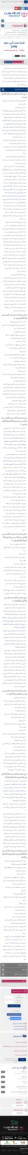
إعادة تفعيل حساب (19, 1029)
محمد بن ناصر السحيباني (22, 1078)
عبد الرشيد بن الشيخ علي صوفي (21, 1073)
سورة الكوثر (24, 1071)
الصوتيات (17, 25)
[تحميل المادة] (8, 62)
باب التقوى (24, 1076)
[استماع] (11, 62)
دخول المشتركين (14, 1006)
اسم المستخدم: (18, 996)
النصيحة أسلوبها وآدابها (21, 1086)
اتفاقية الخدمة (14, 1146)
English (4, 2)
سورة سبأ (25, 1081)
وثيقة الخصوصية (23, 1146)
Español (21, 2)
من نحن (3, 1146)
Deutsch (15, 2)
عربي (25, 2)
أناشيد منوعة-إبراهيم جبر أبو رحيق (19, 1091)
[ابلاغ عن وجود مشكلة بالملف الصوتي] (5, 62)
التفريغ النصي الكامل (17, 62)
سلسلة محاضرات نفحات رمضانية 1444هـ (14, 1042)
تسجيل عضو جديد (19, 1026)
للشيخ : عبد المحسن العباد (14, 50)
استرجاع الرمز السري (18, 1023)
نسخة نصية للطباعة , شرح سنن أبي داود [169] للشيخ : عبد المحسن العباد (13, 981)
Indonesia (24, 4)
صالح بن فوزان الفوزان (22, 1088)
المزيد (22, 1059)
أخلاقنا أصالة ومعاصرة (20, 1046)
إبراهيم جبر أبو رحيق (22, 1093)
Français (9, 2)
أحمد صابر (25, 1083)
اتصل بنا (8, 1146)
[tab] (14, 89)
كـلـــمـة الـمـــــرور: (18, 1001)
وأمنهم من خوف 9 (20, 1050)
